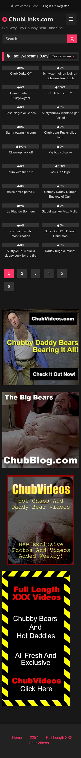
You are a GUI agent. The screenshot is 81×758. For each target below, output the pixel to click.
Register (63, 6)
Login (47, 6)
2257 (34, 738)
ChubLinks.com (30, 19)
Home (17, 738)
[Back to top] (67, 744)
